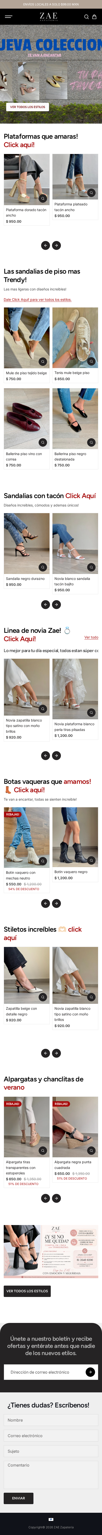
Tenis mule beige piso (71, 373)
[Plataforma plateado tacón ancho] (75, 176)
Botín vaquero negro (70, 872)
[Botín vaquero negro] (75, 837)
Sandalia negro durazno (25, 578)
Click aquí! (19, 144)
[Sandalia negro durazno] (27, 543)
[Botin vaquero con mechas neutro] (27, 837)
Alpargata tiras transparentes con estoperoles (20, 1167)
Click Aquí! (20, 639)
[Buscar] (86, 17)
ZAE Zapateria (64, 1527)
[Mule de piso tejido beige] (27, 337)
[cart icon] (94, 17)
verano (14, 1087)
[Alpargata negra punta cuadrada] (75, 1127)
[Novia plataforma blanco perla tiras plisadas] (75, 689)
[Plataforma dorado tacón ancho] (27, 179)
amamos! (77, 781)
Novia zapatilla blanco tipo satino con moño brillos (24, 725)
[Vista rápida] (43, 198)
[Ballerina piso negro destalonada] (75, 418)
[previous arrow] (45, 245)
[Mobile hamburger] (9, 16)
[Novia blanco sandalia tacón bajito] (75, 543)
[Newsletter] (90, 1372)
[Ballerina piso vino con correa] (27, 418)
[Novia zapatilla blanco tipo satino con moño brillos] (27, 687)
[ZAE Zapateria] (48, 16)
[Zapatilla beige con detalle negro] (27, 975)
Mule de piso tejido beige (26, 373)
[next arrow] (56, 245)
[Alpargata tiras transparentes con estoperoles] (27, 1127)
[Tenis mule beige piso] (75, 337)
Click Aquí (80, 495)
